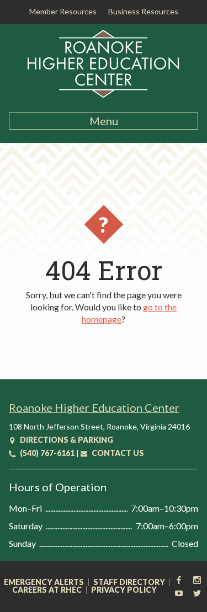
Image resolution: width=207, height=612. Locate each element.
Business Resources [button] (143, 11)
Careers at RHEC (47, 590)
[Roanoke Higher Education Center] (103, 96)
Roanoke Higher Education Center (94, 407)
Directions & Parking (65, 439)
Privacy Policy (124, 590)
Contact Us (117, 453)
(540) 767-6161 (46, 453)
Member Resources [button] (63, 11)
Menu (103, 120)
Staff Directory (129, 582)
